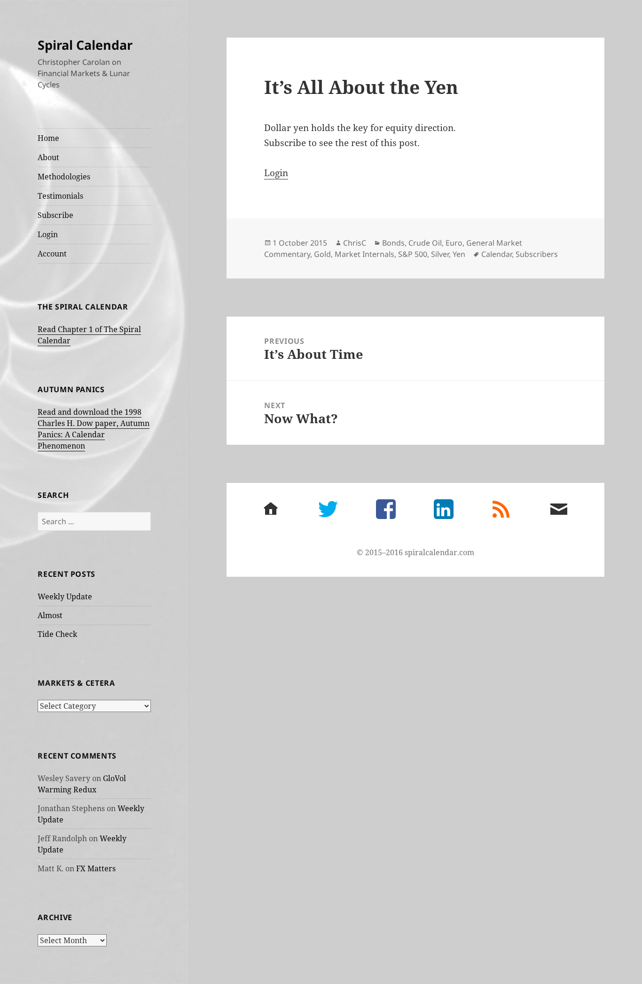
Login (48, 234)
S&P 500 (412, 254)
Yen (459, 254)
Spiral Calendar (85, 45)
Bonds (393, 243)
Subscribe (55, 215)
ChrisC (354, 243)
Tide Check (57, 634)
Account (52, 253)
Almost (50, 615)
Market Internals (364, 254)
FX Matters (96, 868)
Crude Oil (425, 243)
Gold (322, 254)
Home (48, 138)
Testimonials (60, 196)
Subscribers (537, 254)
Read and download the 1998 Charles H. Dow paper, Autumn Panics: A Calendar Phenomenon (93, 429)
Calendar (496, 254)
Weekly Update (65, 596)
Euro (454, 243)
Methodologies (64, 176)
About (48, 157)
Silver (440, 254)
